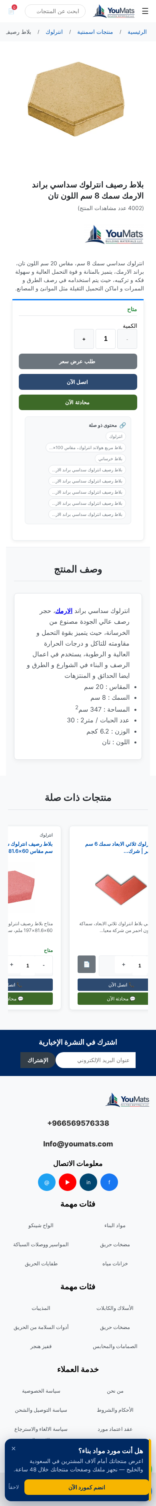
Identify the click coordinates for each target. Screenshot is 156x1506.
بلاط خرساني (110, 458)
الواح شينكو (41, 1225)
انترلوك (115, 436)
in (88, 1182)
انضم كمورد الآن (86, 1487)
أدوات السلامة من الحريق (41, 1327)
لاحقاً (13, 1487)
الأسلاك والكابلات (115, 1308)
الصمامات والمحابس (115, 1346)
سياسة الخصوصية (41, 1390)
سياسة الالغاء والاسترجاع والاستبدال (41, 1434)
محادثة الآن (78, 402)
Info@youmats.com (78, 1144)
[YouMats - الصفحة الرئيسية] (114, 234)
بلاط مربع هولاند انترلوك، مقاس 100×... (85, 447)
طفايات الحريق (41, 1263)
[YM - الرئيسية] (113, 11)
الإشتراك (38, 1060)
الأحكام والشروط (115, 1410)
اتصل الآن (78, 382)
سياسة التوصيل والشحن (41, 1410)
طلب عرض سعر (78, 361)
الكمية (130, 325)
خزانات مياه (115, 1263)
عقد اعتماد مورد (115, 1429)
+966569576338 (78, 1123)
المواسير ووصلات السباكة (41, 1244)
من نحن (115, 1390)
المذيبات (41, 1308)
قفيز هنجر (41, 1346)
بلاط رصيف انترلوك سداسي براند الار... (87, 470)
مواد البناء (115, 1225)
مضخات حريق (115, 1244)
